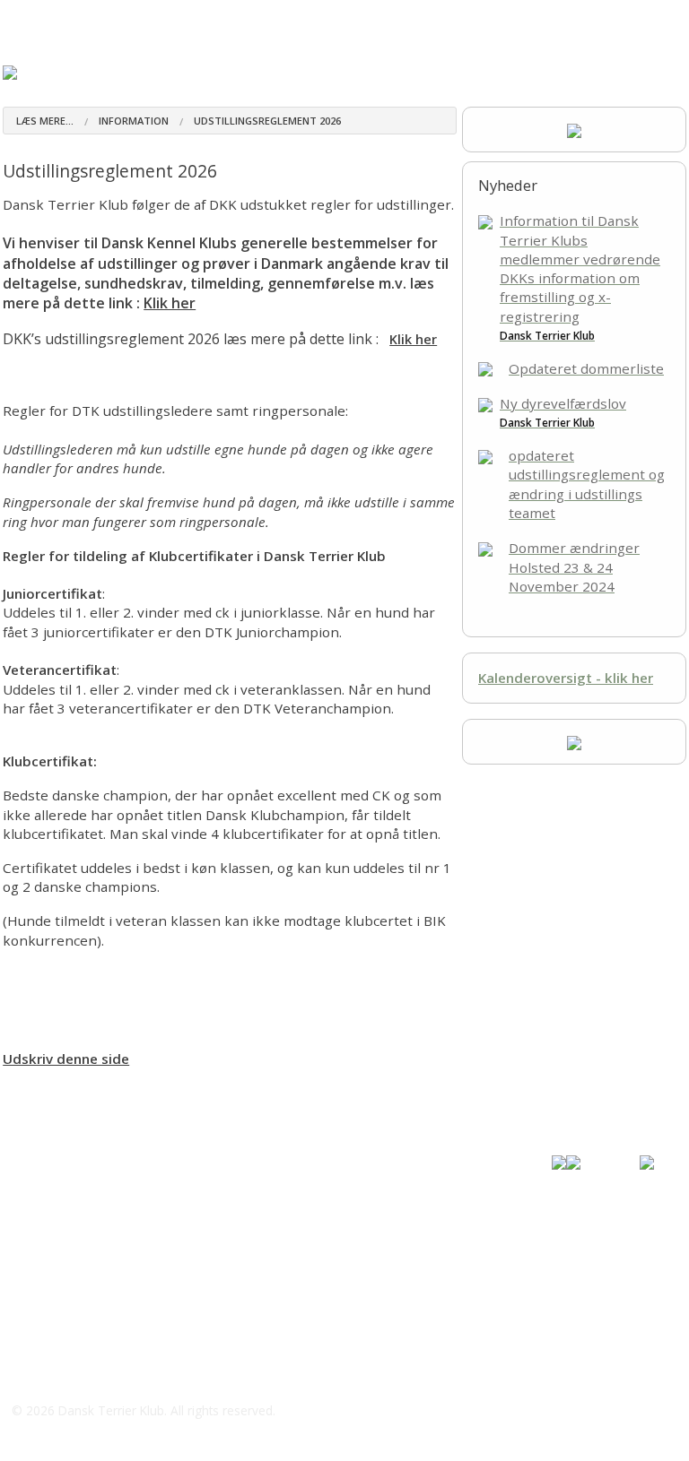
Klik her (170, 303)
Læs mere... (45, 120)
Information (134, 120)
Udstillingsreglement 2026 (267, 120)
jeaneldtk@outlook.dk (102, 1213)
